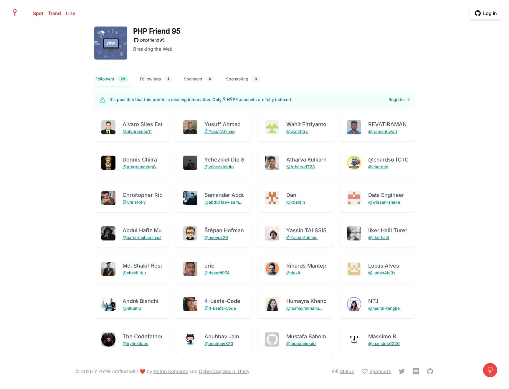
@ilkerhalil (378, 237)
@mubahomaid (301, 343)
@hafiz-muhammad (142, 237)
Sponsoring (241, 78)
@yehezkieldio (219, 166)
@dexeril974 (216, 272)
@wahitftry (297, 131)
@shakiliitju (134, 272)
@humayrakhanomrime (308, 308)
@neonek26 (216, 237)
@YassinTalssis (302, 237)
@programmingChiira (143, 166)
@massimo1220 (384, 343)
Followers (110, 78)
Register (399, 99)
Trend (54, 13)
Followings (154, 78)
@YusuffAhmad (219, 131)
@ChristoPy (134, 202)
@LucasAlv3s (382, 272)
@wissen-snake (384, 202)
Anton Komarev (170, 371)
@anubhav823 (218, 343)
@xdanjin (295, 202)
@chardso (378, 166)
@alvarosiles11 (137, 131)
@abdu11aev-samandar (227, 202)
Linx (70, 13)
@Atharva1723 (300, 166)
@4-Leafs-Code (220, 308)
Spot (38, 13)
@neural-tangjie (384, 308)
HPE (16, 13)
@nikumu (132, 308)
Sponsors (197, 78)
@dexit (293, 272)
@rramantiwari (382, 131)
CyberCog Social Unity (224, 371)
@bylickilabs (135, 343)
